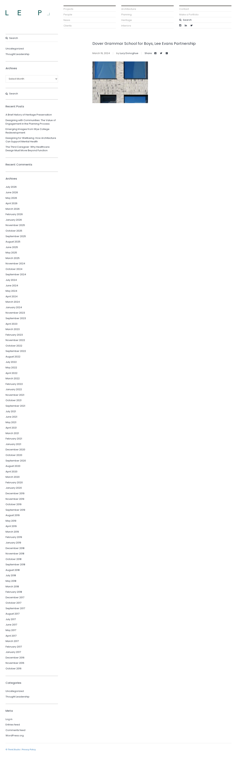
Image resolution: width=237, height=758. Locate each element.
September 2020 (16, 460)
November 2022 (15, 340)
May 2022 (11, 367)
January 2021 (13, 444)
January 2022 (14, 389)
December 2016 (15, 657)
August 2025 (13, 241)
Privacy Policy (29, 749)
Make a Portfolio (189, 14)
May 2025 (11, 252)
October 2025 (14, 230)
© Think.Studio (13, 749)
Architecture (128, 9)
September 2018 (15, 564)
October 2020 (14, 455)
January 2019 (13, 542)
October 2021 (13, 400)
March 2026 (13, 209)
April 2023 (11, 324)
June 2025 (12, 247)
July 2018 (11, 575)
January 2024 (14, 307)
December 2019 (15, 493)
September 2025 (16, 236)
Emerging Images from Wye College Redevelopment (27, 130)
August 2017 (12, 613)
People (68, 14)
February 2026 (14, 214)
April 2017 (11, 635)
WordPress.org (15, 735)
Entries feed (13, 724)
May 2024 (11, 291)
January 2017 (13, 652)
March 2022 (13, 378)
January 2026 (14, 220)
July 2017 (11, 619)
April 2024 (12, 296)
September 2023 (16, 318)
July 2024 (11, 280)
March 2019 (12, 531)
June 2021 (11, 417)
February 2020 (14, 482)
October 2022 (14, 345)
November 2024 (15, 263)
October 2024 (14, 269)
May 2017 (11, 630)
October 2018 (13, 559)
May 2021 (11, 422)
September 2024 (16, 274)
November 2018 (15, 553)
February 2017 (14, 646)
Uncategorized (15, 48)
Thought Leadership (17, 54)
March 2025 (13, 258)
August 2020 (13, 466)
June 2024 (12, 285)
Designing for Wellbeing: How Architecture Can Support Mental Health (31, 139)
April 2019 (11, 526)
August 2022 (13, 356)
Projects (68, 9)
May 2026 (11, 198)
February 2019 (14, 537)
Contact (184, 9)
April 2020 (11, 471)
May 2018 (11, 581)
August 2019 (13, 515)
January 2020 (14, 488)
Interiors (126, 25)
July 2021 (11, 411)
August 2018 (13, 570)
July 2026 (11, 187)
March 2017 (12, 641)
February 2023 (14, 335)
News (67, 20)
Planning (126, 14)
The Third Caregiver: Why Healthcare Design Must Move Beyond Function (28, 148)
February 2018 (14, 592)
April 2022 (11, 373)
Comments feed (15, 730)
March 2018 (12, 586)
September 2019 (15, 510)
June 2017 (11, 624)
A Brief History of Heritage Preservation (29, 114)
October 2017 (13, 603)
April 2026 (11, 203)
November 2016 (15, 663)
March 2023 (13, 329)
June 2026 (12, 192)
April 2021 (11, 427)
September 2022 (16, 351)
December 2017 (15, 597)
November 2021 (15, 395)
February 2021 (14, 438)
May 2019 (11, 521)
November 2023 (15, 312)
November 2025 (15, 225)
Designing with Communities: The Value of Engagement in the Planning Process (31, 122)
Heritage (126, 20)
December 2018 (15, 548)
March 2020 (13, 477)
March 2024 (13, 302)
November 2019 (15, 499)
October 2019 (13, 504)
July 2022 (11, 362)
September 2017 (15, 608)
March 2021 (12, 433)
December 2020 (15, 449)
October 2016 (13, 668)
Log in (9, 719)
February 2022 (14, 384)
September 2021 (15, 406)
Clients (68, 25)
